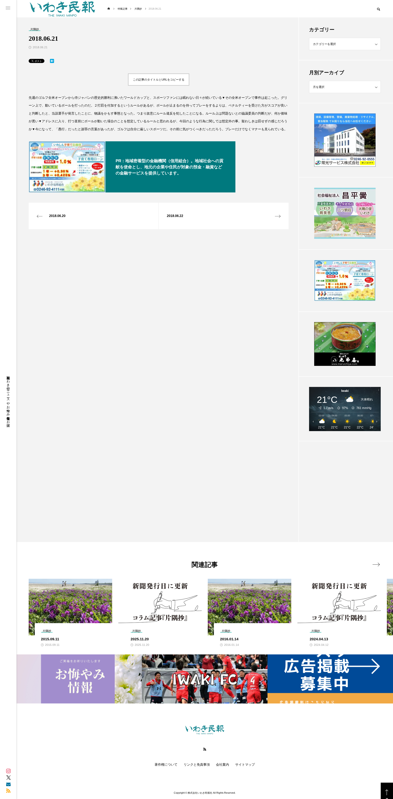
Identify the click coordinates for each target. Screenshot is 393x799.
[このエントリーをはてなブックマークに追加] (52, 62)
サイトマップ (245, 764)
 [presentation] (376, 564)
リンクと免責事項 (197, 764)
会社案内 (222, 764)
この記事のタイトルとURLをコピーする (158, 79)
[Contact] (8, 784)
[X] (8, 777)
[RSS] (8, 790)
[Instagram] (8, 771)
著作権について (166, 764)
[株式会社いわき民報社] (62, 8)
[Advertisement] (345, 481)
